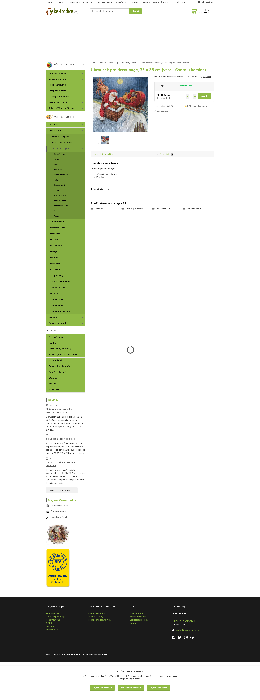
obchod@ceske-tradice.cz (187, 630)
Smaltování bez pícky (60, 281)
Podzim (57, 190)
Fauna (56, 159)
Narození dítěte (57, 360)
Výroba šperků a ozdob (61, 311)
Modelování (55, 263)
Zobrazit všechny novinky (60, 490)
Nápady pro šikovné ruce (99, 620)
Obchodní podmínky (105, 2)
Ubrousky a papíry (60, 148)
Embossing (55, 233)
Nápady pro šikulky (60, 517)
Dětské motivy (60, 154)
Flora (56, 164)
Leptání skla (56, 245)
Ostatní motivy (60, 185)
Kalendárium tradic (59, 505)
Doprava (50, 626)
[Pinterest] (192, 638)
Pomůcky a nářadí (57, 323)
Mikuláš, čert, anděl (58, 102)
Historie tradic (74, 2)
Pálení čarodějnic (57, 85)
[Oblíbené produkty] (199, 2)
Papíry (56, 216)
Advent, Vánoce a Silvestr (62, 108)
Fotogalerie (133, 2)
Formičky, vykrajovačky (60, 348)
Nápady (50, 2)
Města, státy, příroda (62, 175)
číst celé (50, 429)
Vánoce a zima (60, 200)
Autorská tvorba (58, 222)
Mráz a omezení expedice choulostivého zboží (59, 411)
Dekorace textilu (58, 228)
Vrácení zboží (121, 2)
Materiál (53, 317)
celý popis (207, 76)
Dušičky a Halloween (59, 96)
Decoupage (55, 130)
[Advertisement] (130, 38)
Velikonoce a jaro (57, 79)
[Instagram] (187, 638)
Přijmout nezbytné (102, 687)
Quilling (54, 293)
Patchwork (55, 269)
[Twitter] (181, 638)
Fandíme (53, 343)
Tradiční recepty (58, 511)
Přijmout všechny (158, 687)
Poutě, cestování (57, 372)
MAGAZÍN (62, 2)
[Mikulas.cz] (58, 534)
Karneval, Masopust (59, 73)
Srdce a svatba (60, 195)
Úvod (93, 63)
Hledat (135, 11)
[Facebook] (175, 638)
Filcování (54, 239)
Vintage (57, 211)
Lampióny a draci (57, 90)
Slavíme (53, 378)
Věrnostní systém (138, 616)
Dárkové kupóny (57, 337)
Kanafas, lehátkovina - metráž (64, 354)
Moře (56, 180)
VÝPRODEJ (54, 389)
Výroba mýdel (56, 299)
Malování (54, 257)
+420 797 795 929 (183, 621)
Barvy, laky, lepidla (60, 136)
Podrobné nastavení (130, 687)
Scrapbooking (56, 275)
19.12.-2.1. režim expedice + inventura (60, 464)
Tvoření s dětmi (57, 287)
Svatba (52, 383)
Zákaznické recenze (160, 2)
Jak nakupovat (88, 2)
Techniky (53, 124)
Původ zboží (98, 189)
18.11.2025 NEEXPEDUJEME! (60, 439)
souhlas (117, 676)
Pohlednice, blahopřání (60, 366)
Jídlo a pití (58, 169)
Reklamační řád (53, 620)
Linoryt (53, 251)
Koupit (204, 96)
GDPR (49, 623)
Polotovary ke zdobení (62, 142)
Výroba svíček (56, 305)
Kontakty (146, 2)
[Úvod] (67, 11)
